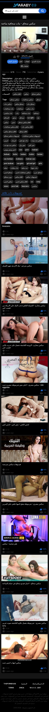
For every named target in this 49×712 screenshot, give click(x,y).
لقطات (27, 61)
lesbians (19, 159)
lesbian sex (30, 159)
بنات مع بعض (23, 141)
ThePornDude (10, 684)
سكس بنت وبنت (36, 141)
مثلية (5, 168)
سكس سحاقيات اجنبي (23, 173)
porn (27, 150)
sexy (38, 182)
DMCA (21, 688)
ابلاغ (21, 61)
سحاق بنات (30, 104)
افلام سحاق (23, 132)
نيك (38, 118)
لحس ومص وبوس (10, 150)
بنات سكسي (8, 113)
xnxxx (6, 186)
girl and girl (31, 163)
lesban (23, 154)
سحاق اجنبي (8, 173)
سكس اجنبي (8, 182)
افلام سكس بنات (27, 127)
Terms (11, 688)
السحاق (6, 118)
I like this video (14, 56)
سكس (26, 94)
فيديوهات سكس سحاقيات (31, 136)
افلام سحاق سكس (10, 132)
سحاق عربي (38, 173)
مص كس (31, 145)
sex (20, 150)
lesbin (31, 154)
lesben (40, 154)
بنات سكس (30, 109)
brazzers (25, 186)
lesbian (35, 150)
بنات (17, 113)
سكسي (34, 186)
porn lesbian (9, 163)
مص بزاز (22, 145)
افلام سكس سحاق (24, 122)
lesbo (15, 154)
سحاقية (36, 113)
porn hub (15, 186)
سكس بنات (7, 104)
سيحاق (22, 118)
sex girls (20, 163)
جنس (13, 122)
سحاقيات (20, 109)
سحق (14, 118)
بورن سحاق (8, 177)
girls (40, 163)
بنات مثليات (14, 168)
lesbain (7, 154)
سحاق (38, 100)
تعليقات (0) (24, 66)
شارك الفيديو (36, 61)
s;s (32, 182)
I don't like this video (18, 56)
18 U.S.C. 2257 (35, 688)
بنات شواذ (34, 168)
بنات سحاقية (26, 113)
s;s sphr (31, 118)
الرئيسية (24, 684)
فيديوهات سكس (31, 177)
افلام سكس (17, 94)
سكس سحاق (36, 94)
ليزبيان (13, 141)
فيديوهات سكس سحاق (11, 136)
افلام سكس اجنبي (21, 182)
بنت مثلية (25, 168)
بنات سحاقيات (8, 109)
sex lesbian (8, 159)
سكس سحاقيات (27, 100)
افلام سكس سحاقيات (11, 127)
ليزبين (6, 141)
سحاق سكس (19, 104)
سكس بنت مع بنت (10, 145)
